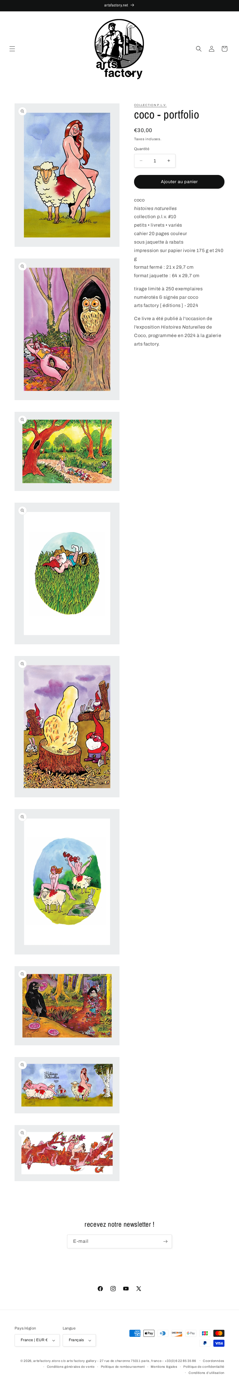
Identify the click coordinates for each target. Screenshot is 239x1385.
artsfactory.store (46, 1361)
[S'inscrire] (165, 1241)
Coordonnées (213, 1361)
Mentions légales (164, 1366)
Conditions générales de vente (71, 1366)
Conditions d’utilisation (206, 1372)
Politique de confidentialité (203, 1366)
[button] (12, 48)
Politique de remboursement (123, 1366)
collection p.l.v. (150, 105)
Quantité (141, 149)
